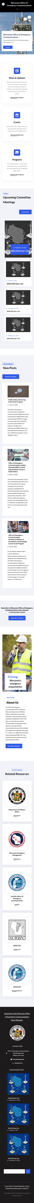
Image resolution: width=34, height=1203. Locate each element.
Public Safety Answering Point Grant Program (16, 401)
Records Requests (19, 1186)
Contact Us (25, 1188)
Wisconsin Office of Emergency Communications (19, 4)
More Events (25, 212)
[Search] (28, 1171)
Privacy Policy (9, 1186)
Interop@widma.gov (18, 1059)
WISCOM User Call (20, 251)
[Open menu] (17, 9)
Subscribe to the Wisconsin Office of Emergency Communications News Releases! (17, 1016)
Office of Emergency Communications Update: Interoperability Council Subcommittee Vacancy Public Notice (17, 467)
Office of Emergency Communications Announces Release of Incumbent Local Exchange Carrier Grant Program (17, 539)
